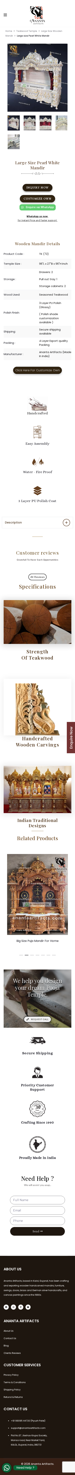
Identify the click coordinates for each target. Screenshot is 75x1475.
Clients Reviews (12, 1353)
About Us (8, 1330)
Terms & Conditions (15, 1382)
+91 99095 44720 (20, 1420)
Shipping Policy (12, 1389)
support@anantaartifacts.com (28, 1428)
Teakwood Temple (26, 31)
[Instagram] (13, 1307)
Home (8, 31)
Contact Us (10, 1338)
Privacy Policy (11, 1374)
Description (13, 522)
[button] (21, 954)
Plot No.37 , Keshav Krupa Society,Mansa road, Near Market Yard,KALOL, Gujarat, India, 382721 (29, 1440)
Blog (6, 1345)
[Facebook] (6, 1307)
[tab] (37, 522)
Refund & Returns (13, 1397)
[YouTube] (28, 1307)
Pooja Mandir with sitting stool (37, 941)
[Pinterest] (20, 1307)
